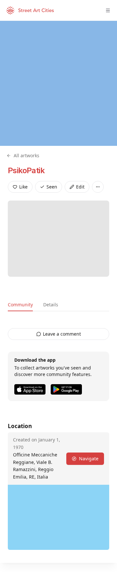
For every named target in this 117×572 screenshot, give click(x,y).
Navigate (88, 458)
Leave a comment (62, 334)
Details (50, 304)
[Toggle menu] (108, 10)
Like (23, 187)
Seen (51, 187)
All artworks (26, 155)
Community (20, 304)
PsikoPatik (26, 170)
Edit (80, 187)
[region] (58, 83)
